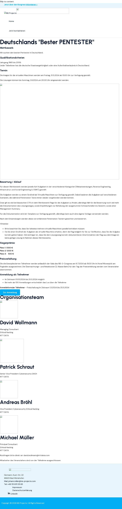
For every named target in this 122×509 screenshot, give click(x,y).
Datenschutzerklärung (22, 490)
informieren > (31, 4)
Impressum (17, 487)
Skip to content (7, 1)
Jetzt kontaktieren (17, 31)
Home (11, 21)
